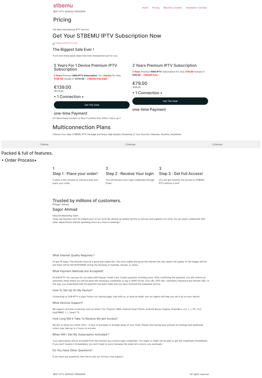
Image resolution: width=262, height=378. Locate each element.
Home (145, 7)
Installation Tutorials (196, 7)
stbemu (63, 5)
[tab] (44, 144)
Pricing (155, 7)
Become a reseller (172, 7)
